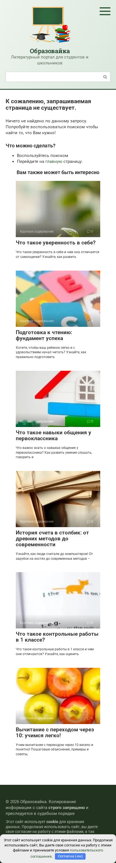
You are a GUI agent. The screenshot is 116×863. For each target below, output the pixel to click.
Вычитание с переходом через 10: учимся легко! (55, 732)
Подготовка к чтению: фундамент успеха (44, 335)
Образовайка (50, 51)
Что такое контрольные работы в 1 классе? (57, 637)
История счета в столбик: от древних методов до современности (52, 538)
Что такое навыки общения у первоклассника (53, 435)
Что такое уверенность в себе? (55, 242)
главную (53, 161)
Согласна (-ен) (70, 856)
